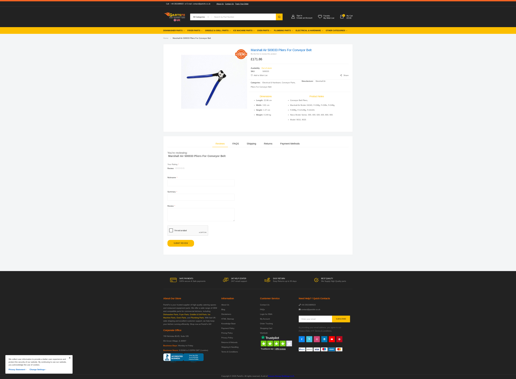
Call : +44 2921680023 (175, 4)
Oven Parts (263, 30)
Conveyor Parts (288, 82)
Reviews (220, 143)
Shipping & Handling (230, 347)
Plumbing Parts (282, 30)
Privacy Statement (17, 369)
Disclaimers (226, 314)
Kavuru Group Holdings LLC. (281, 376)
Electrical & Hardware (308, 30)
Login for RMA (266, 314)
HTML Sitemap (227, 319)
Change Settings (38, 369)
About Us (220, 4)
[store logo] (174, 17)
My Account (265, 319)
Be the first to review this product (264, 54)
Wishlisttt (264, 333)
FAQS (235, 143)
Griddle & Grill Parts (216, 30)
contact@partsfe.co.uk (310, 309)
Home (165, 38)
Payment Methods (290, 143)
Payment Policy (227, 328)
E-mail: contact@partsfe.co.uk (198, 4)
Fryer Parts (193, 30)
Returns (268, 143)
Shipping (251, 143)
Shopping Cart (266, 328)
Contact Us (229, 4)
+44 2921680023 (308, 305)
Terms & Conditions (229, 352)
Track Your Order (241, 4)
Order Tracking (266, 323)
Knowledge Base (228, 323)
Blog (223, 309)
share (346, 75)
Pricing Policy (227, 333)
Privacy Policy (227, 338)
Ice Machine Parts (242, 30)
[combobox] (244, 17)
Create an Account (304, 18)
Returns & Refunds (229, 342)
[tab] (220, 143)
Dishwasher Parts (172, 30)
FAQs (262, 309)
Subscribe (341, 319)
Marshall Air (321, 81)
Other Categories (335, 30)
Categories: (256, 82)
